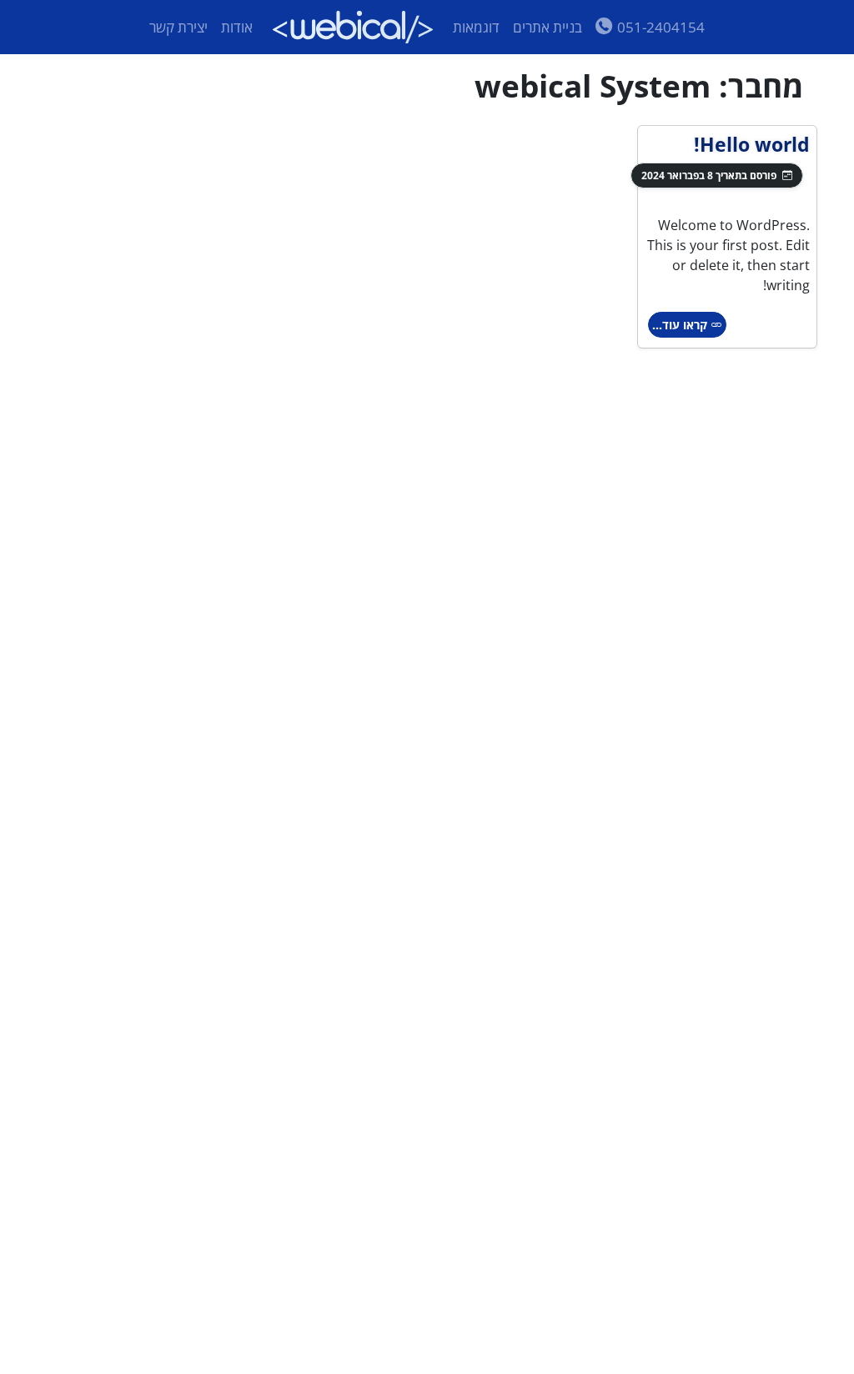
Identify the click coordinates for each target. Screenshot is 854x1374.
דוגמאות (476, 27)
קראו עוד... (681, 325)
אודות (237, 27)
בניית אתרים (547, 27)
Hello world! (752, 144)
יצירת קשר (178, 27)
